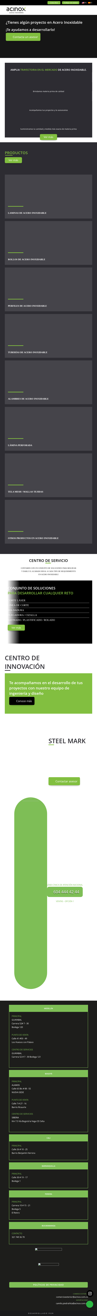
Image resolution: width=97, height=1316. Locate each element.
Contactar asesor (66, 781)
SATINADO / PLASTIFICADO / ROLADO (31, 620)
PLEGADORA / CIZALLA (22, 615)
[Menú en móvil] (91, 10)
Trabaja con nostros (71, 3)
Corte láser (16, 600)
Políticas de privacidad (48, 1284)
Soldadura (16, 610)
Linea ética (54, 3)
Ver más (48, 137)
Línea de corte (18, 605)
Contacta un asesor (25, 37)
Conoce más (24, 701)
